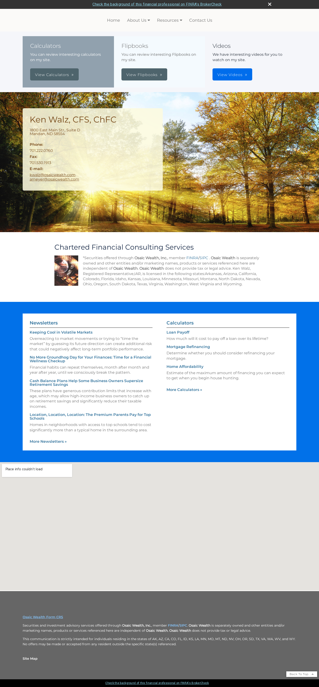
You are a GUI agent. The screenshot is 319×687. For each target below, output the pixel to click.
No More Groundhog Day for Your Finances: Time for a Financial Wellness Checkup (90, 359)
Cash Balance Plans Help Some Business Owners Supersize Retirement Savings (86, 383)
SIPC (203, 258)
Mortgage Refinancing (188, 347)
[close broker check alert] (270, 4)
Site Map (30, 658)
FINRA (192, 258)
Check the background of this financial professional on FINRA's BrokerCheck (157, 4)
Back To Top (299, 674)
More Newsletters (48, 441)
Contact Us (200, 20)
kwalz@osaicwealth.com (52, 175)
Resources (168, 20)
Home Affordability (185, 366)
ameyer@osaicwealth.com (54, 179)
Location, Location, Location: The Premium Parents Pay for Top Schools (90, 416)
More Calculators (184, 389)
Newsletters (44, 323)
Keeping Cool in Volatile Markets (61, 332)
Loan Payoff (178, 332)
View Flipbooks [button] (142, 75)
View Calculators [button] (52, 75)
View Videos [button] (230, 75)
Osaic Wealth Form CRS (43, 617)
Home (113, 20)
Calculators (180, 323)
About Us (136, 20)
